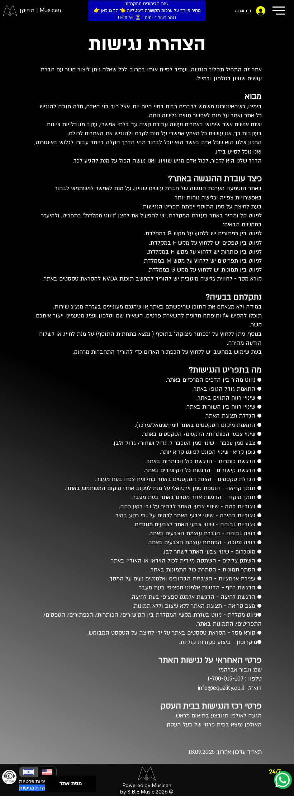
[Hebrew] (28, 772)
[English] (47, 772)
